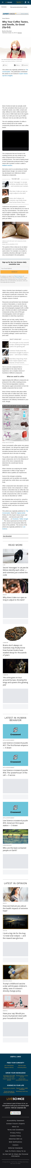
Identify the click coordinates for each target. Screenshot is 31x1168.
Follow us (18, 65)
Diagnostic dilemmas (9, 1067)
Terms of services (18, 276)
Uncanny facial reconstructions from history (22, 1079)
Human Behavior (5, 18)
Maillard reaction (7, 165)
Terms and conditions (15, 1129)
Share (6, 65)
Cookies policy (15, 1136)
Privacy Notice (19, 277)
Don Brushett (8, 31)
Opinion (20, 32)
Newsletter (25, 65)
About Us (15, 1126)
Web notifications (15, 1142)
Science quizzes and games (9, 1088)
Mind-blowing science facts (22, 1091)
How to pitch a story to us (15, 1151)
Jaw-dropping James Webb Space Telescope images (9, 1076)
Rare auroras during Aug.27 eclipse (18, 7)
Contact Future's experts (15, 1123)
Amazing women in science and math (22, 1076)
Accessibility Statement (15, 1120)
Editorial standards (15, 1148)
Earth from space (22, 1065)
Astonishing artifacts (22, 1067)
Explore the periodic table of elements (9, 1079)
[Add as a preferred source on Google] (15, 1113)
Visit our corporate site (18, 1108)
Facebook (16, 519)
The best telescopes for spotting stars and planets (9, 1092)
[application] (15, 139)
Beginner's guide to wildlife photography (22, 1089)
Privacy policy (15, 1133)
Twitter (21, 519)
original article (21, 513)
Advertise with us (15, 1139)
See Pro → (19, 2)
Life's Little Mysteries (9, 1065)
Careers (15, 1145)
